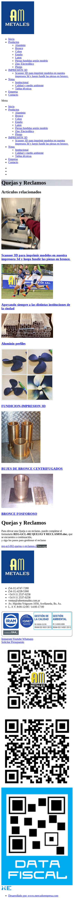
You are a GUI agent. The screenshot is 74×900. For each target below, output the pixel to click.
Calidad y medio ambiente (29, 85)
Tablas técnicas (23, 88)
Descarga (42, 546)
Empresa (13, 91)
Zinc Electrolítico (24, 63)
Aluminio (20, 45)
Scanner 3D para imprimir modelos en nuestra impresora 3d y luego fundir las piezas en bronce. (41, 75)
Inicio (11, 39)
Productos (13, 42)
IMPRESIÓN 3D (17, 70)
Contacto (13, 94)
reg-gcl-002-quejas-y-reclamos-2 (19, 546)
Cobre (18, 51)
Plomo (18, 66)
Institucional (21, 82)
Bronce (19, 48)
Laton (18, 57)
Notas (11, 79)
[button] (37, 100)
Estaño (19, 54)
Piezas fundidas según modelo (31, 60)
